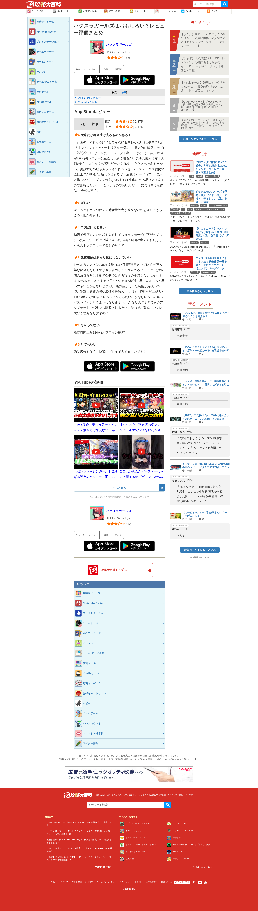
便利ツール (63, 11)
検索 (224, 4)
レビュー (93, 69)
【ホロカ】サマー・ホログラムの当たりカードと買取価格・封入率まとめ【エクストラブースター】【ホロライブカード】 (203, 40)
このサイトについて (59, 882)
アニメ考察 (114, 11)
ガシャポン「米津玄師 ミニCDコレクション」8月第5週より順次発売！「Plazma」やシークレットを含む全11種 (203, 64)
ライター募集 (183, 882)
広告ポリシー (125, 882)
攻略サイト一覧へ (203, 867)
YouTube (199, 882)
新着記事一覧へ (104, 866)
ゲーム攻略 (37, 11)
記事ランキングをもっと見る (200, 139)
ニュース (80, 69)
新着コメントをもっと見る (200, 549)
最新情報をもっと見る (200, 291)
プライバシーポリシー (106, 882)
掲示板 (118, 69)
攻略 (106, 69)
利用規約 (89, 882)
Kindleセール (192, 11)
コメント (215, 11)
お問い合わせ (167, 882)
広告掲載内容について (200, 557)
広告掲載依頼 (151, 882)
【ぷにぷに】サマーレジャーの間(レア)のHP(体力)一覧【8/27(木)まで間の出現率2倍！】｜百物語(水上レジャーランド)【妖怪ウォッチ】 (202, 124)
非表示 (122, 92)
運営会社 (138, 882)
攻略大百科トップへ (114, 569)
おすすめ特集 (90, 11)
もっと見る (119, 487)
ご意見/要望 (77, 882)
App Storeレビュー (89, 97)
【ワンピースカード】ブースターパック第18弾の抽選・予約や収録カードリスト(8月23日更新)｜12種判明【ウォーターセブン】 (202, 105)
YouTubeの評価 (87, 102)
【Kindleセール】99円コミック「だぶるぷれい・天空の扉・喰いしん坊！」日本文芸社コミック (203, 86)
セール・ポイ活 (168, 11)
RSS (205, 882)
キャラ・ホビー (142, 11)
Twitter (194, 882)
